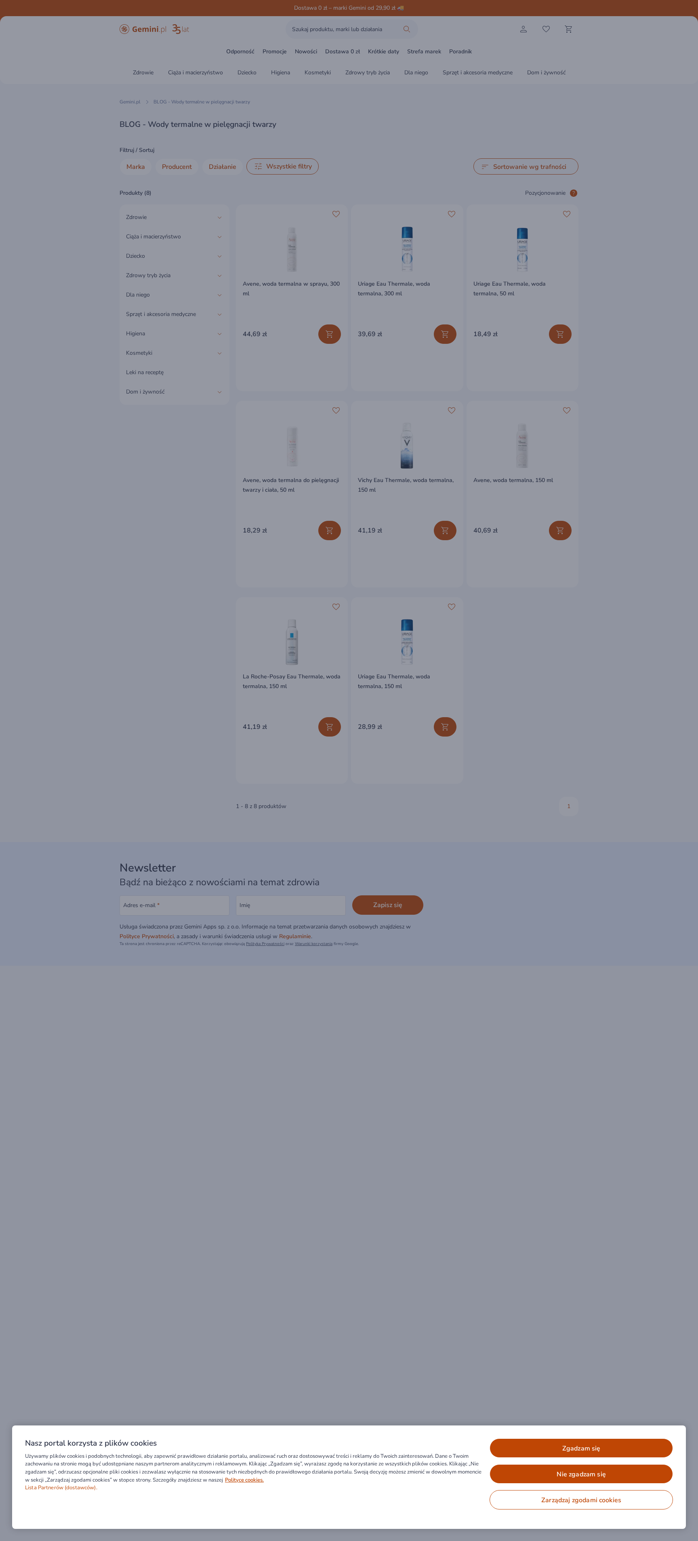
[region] (349, 1477)
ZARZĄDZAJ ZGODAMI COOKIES (581, 1500)
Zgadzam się (581, 1448)
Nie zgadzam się (581, 1474)
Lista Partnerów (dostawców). (61, 1487)
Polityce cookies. (244, 1480)
